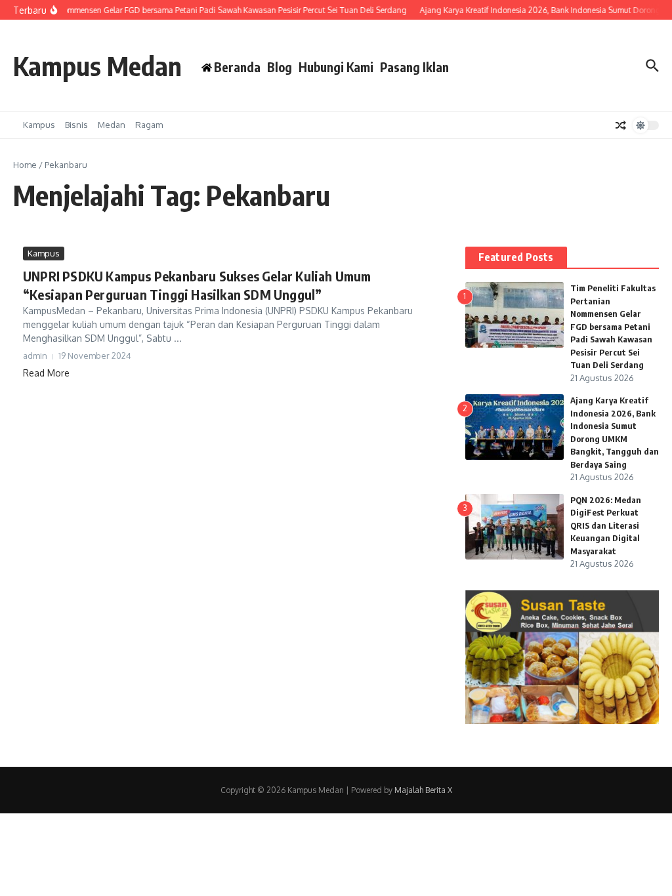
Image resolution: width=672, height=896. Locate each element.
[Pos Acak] (621, 125)
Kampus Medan (97, 65)
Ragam (149, 124)
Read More (46, 372)
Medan (111, 124)
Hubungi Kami (336, 67)
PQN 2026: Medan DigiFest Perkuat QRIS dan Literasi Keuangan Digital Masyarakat (605, 525)
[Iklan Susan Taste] (562, 720)
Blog (279, 67)
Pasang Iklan (414, 67)
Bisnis (76, 124)
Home (25, 164)
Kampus (39, 124)
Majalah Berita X (423, 790)
